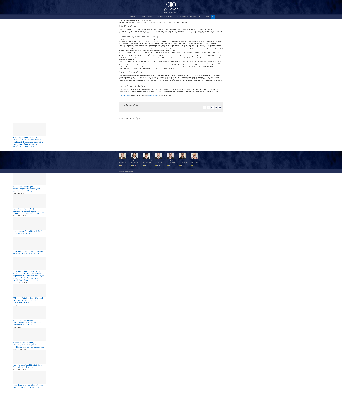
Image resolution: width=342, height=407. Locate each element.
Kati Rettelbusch (195, 165)
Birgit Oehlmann (135, 165)
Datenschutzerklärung (128, 175)
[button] (213, 17)
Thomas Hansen (159, 165)
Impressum (121, 175)
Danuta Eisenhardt (147, 165)
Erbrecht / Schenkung (153, 95)
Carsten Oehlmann (125, 95)
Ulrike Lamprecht (183, 165)
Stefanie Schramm (171, 165)
